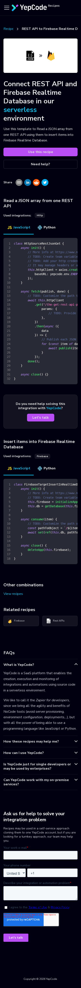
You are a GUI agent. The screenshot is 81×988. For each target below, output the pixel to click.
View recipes (13, 593)
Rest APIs (59, 620)
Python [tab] (50, 227)
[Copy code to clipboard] (72, 243)
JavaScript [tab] (21, 227)
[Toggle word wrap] (64, 243)
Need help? (40, 164)
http (40, 215)
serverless (20, 109)
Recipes (9, 28)
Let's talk (40, 417)
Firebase (19, 620)
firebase (42, 456)
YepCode (53, 408)
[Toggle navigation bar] (6, 8)
